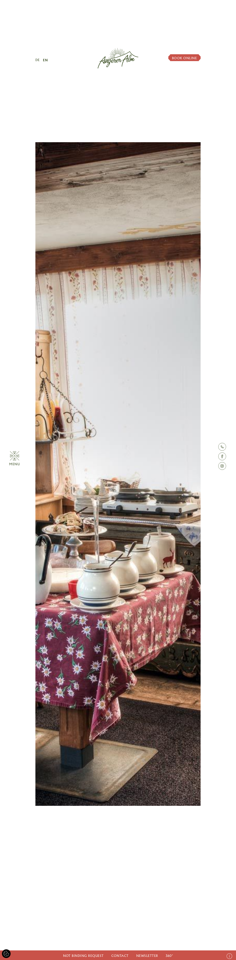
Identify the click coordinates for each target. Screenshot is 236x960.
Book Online (184, 58)
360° (169, 956)
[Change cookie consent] (6, 953)
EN (45, 60)
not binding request (83, 956)
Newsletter (147, 956)
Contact (120, 956)
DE (37, 60)
